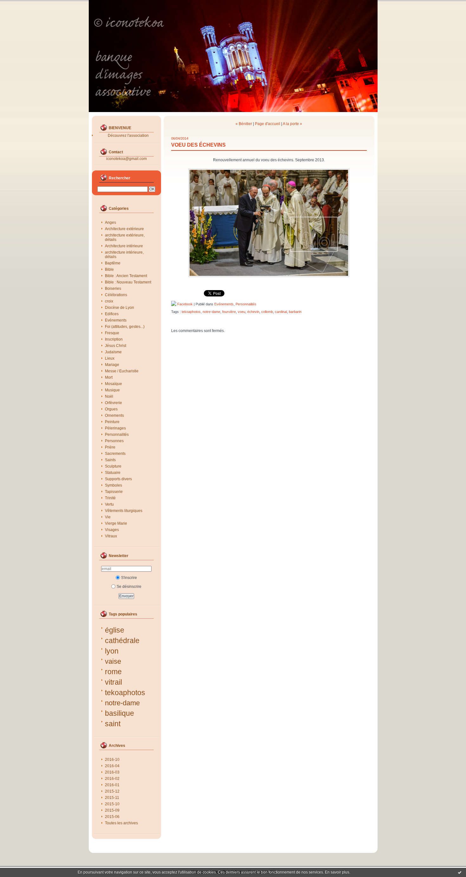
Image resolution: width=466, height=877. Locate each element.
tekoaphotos (125, 692)
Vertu (109, 504)
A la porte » (292, 124)
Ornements (114, 415)
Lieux (109, 358)
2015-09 (112, 810)
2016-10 (112, 759)
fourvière (229, 312)
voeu (241, 312)
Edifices (112, 314)
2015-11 (112, 797)
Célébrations (116, 295)
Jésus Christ (115, 345)
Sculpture (113, 466)
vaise (113, 661)
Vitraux (111, 536)
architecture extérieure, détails (125, 237)
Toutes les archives (121, 823)
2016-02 (112, 778)
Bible (109, 269)
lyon (112, 651)
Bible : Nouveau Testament (128, 282)
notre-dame (122, 703)
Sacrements (115, 453)
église (114, 630)
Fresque (112, 333)
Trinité (110, 498)
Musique (112, 390)
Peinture (112, 422)
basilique (119, 713)
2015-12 (112, 791)
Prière (110, 447)
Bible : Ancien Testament (126, 276)
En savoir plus (337, 872)
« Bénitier (244, 124)
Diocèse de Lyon (119, 307)
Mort (109, 377)
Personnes (114, 441)
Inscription (114, 339)
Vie (108, 517)
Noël (109, 396)
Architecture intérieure (124, 246)
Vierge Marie (116, 523)
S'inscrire (129, 577)
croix (109, 301)
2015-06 (112, 816)
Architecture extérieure (124, 229)
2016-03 (112, 772)
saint (112, 724)
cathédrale (122, 640)
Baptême (112, 263)
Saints (110, 460)
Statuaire (112, 472)
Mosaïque (113, 384)
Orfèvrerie (113, 403)
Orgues (111, 409)
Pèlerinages (115, 428)
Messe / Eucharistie (122, 371)
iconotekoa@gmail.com (126, 158)
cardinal (281, 312)
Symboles (113, 485)
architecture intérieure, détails (124, 254)
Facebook (184, 304)
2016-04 (112, 766)
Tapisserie (114, 491)
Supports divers (118, 479)
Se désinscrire (129, 586)
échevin (253, 312)
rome (113, 672)
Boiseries (113, 288)
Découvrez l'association (128, 135)
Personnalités (117, 434)
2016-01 (112, 785)
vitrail (113, 682)
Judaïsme (113, 352)
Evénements (115, 320)
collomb (267, 312)
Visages (112, 530)
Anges (110, 222)
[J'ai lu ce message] (459, 872)
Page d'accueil (267, 124)
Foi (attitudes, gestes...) (125, 326)
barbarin (295, 312)
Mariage (112, 364)
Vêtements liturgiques (123, 510)
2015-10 (112, 804)
